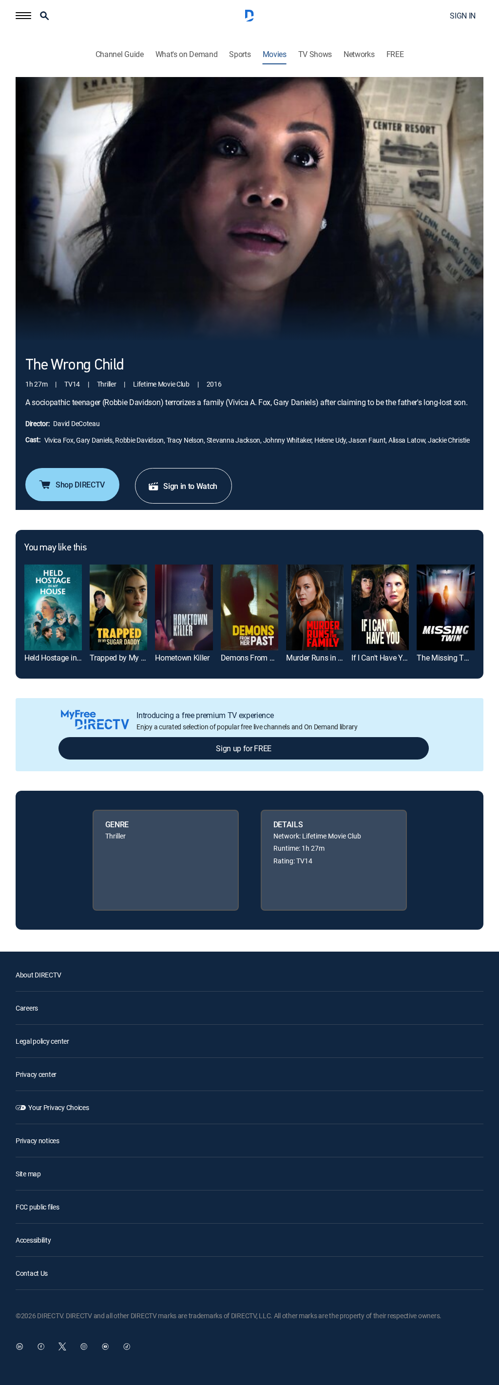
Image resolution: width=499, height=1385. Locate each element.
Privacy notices (37, 1140)
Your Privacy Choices (58, 1107)
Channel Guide (120, 54)
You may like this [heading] (55, 548)
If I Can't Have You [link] (381, 657)
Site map (28, 1173)
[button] (23, 15)
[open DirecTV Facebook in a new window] (41, 1346)
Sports (239, 54)
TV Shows (315, 54)
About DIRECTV (38, 974)
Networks (359, 54)
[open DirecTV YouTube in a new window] (105, 1346)
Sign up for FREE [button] (243, 748)
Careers (27, 1008)
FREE (395, 54)
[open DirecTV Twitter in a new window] (62, 1346)
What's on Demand (186, 54)
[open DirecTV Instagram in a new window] (84, 1346)
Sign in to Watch (190, 486)
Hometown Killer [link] (182, 657)
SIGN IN (463, 15)
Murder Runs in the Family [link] (329, 657)
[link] (53, 608)
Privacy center (36, 1074)
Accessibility (33, 1240)
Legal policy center (42, 1041)
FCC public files (37, 1206)
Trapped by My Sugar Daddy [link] (137, 657)
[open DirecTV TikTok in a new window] (127, 1346)
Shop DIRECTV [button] (80, 484)
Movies (275, 54)
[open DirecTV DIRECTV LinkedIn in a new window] (19, 1346)
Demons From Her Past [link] (259, 657)
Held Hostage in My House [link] (68, 657)
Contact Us (32, 1273)
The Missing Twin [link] (446, 657)
